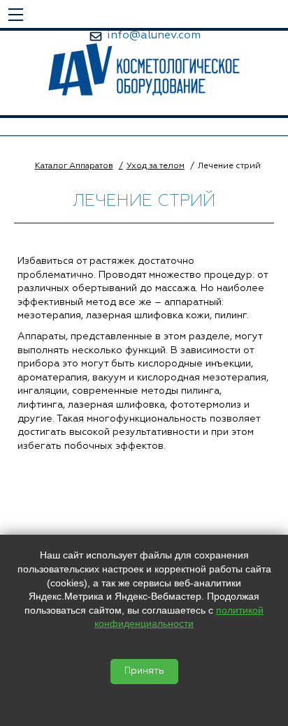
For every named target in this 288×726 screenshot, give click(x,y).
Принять (144, 671)
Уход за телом (156, 166)
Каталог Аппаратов (74, 166)
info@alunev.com (154, 35)
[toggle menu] (15, 14)
